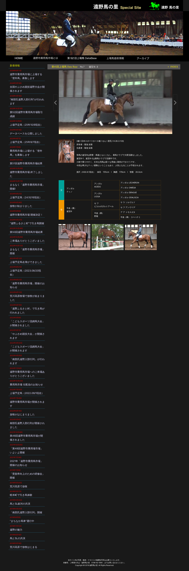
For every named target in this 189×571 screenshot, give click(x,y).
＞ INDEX (172, 66)
